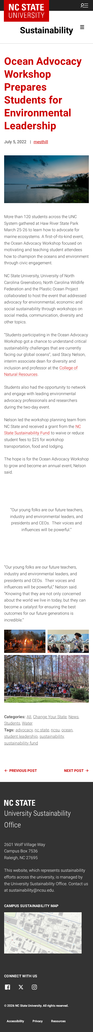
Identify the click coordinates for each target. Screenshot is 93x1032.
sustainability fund (21, 743)
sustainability (52, 736)
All (29, 716)
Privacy (38, 1021)
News (73, 716)
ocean (67, 729)
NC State (42, 729)
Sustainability (46, 30)
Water (27, 723)
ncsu (55, 729)
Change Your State (50, 716)
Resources (58, 1021)
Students (12, 723)
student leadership (21, 736)
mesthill (41, 141)
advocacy (24, 729)
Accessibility (15, 1021)
